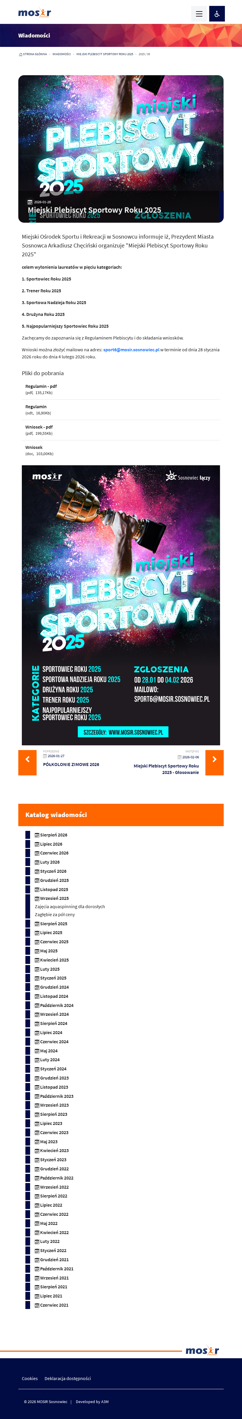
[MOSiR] (34, 12)
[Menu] (199, 14)
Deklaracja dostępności (68, 1378)
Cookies (30, 1378)
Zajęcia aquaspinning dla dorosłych (70, 906)
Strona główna (35, 54)
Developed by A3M (92, 1401)
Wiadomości (62, 54)
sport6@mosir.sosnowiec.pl (131, 349)
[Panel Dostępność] (217, 14)
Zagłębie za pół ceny (55, 914)
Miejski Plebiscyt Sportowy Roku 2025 (104, 54)
